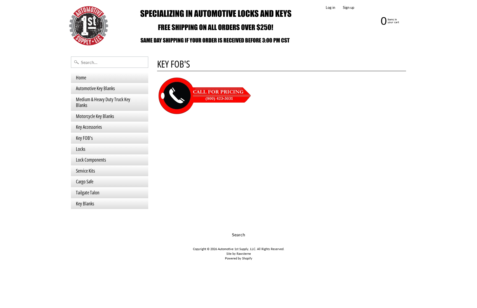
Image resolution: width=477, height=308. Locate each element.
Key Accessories (89, 127)
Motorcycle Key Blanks (95, 116)
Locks (80, 149)
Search (238, 234)
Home (81, 77)
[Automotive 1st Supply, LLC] (183, 25)
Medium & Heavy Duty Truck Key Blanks (103, 102)
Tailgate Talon (87, 192)
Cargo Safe (84, 181)
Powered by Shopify (238, 258)
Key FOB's (84, 138)
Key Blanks (85, 203)
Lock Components (91, 159)
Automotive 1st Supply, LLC (236, 249)
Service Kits (85, 170)
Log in (330, 7)
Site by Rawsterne (238, 253)
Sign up (348, 7)
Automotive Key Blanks (95, 88)
